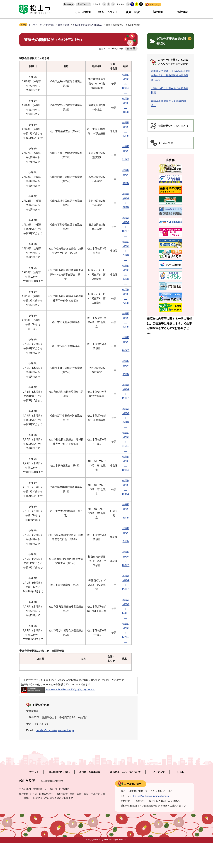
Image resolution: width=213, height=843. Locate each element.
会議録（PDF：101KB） (125, 83)
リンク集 (179, 772)
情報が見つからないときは (173, 125)
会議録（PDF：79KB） (125, 298)
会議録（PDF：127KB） (125, 633)
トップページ (35, 25)
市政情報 (158, 12)
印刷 (132, 48)
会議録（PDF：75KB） (125, 251)
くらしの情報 (83, 12)
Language (68, 4)
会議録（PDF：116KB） (125, 155)
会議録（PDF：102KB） (125, 227)
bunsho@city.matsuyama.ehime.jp (55, 730)
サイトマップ (157, 772)
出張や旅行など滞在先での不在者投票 (169, 90)
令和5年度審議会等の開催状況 (87, 25)
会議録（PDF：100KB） (125, 346)
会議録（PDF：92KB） (125, 131)
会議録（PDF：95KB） (125, 370)
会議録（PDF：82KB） (125, 203)
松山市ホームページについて (125, 772)
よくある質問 (165, 143)
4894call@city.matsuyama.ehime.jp (151, 796)
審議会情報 (63, 25)
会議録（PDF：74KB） (125, 537)
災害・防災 (133, 12)
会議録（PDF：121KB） (125, 394)
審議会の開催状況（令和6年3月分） (168, 103)
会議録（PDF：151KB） (125, 585)
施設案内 (183, 12)
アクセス (34, 772)
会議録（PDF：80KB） (125, 274)
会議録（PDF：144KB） (125, 609)
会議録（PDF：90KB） (125, 322)
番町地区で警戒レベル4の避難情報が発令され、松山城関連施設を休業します (170, 75)
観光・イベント (108, 12)
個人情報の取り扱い (59, 772)
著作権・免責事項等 (89, 772)
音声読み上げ (84, 4)
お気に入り (154, 4)
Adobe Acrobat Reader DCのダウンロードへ (70, 689)
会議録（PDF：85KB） (125, 107)
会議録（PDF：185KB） (125, 489)
